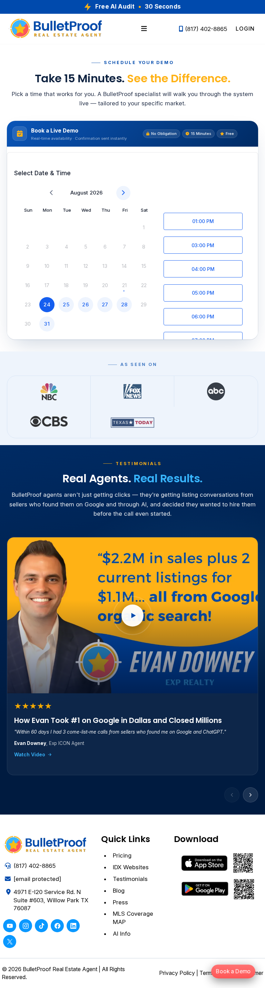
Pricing (122, 855)
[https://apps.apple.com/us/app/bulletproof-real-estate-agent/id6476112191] (218, 863)
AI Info (121, 933)
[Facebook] (57, 925)
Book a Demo (233, 971)
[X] (9, 941)
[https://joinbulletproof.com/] (57, 29)
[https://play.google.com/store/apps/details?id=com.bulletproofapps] (218, 888)
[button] (144, 28)
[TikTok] (41, 925)
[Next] (250, 794)
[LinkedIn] (73, 925)
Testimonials (130, 878)
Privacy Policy (177, 972)
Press (120, 902)
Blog (119, 890)
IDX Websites (131, 867)
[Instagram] (25, 925)
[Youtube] (9, 925)
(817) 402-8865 (206, 28)
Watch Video (29, 754)
